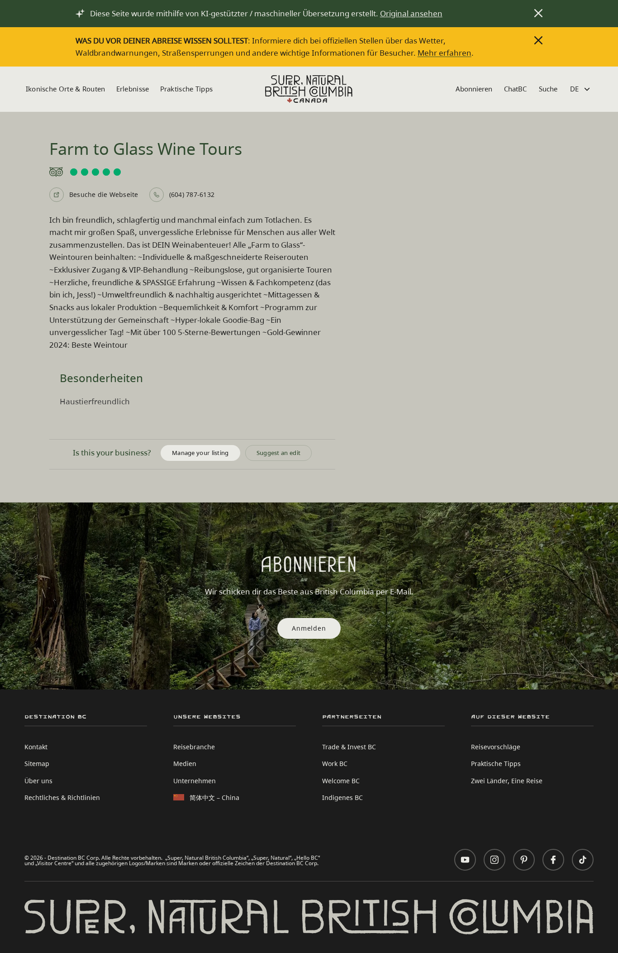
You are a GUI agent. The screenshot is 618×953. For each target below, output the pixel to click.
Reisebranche (194, 746)
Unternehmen (194, 780)
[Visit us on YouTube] (465, 860)
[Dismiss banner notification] (538, 13)
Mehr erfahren (444, 53)
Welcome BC (341, 780)
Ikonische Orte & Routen (65, 88)
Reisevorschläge (495, 746)
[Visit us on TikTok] (583, 860)
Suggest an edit (279, 453)
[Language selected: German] (581, 89)
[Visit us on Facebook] (553, 860)
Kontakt (36, 746)
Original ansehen (411, 13)
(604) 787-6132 (191, 194)
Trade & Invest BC (349, 746)
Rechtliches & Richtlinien (62, 797)
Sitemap (36, 763)
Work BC (334, 763)
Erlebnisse (132, 88)
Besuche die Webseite (103, 194)
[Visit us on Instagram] (494, 860)
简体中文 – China (214, 797)
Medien (184, 763)
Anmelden (309, 628)
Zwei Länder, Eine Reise (506, 780)
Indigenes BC (342, 797)
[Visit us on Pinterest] (524, 860)
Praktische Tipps (186, 88)
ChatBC (515, 88)
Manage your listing (200, 453)
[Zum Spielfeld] (308, 89)
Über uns (38, 780)
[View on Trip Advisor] (192, 172)
